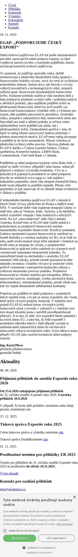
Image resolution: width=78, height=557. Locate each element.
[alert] (39, 525)
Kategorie (14, 12)
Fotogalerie (15, 20)
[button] (24, 531)
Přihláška (14, 9)
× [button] (74, 497)
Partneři (13, 23)
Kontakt (13, 27)
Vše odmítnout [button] (56, 538)
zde (61, 432)
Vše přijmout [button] (19, 538)
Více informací (65, 523)
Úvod (12, 5)
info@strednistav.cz (13, 489)
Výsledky (14, 16)
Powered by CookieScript (39, 552)
